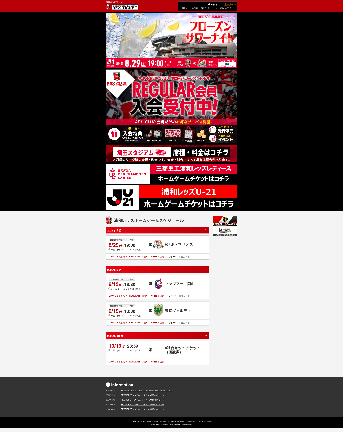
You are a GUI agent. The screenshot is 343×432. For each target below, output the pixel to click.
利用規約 (195, 8)
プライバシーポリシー (138, 421)
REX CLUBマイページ (209, 8)
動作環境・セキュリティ (194, 421)
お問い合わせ (208, 421)
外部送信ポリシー (152, 421)
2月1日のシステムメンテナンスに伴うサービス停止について (146, 390)
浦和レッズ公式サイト (228, 8)
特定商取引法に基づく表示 (176, 421)
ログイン (215, 4)
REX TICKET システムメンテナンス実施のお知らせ (142, 395)
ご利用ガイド (185, 8)
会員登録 (231, 4)
